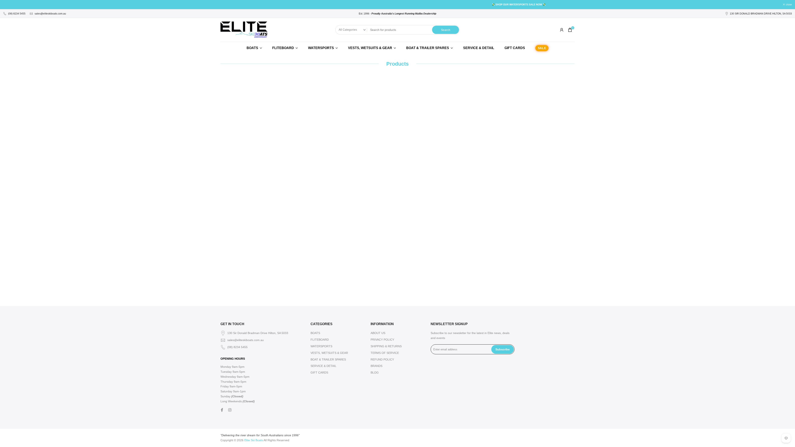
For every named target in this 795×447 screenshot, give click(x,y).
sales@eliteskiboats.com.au (50, 13)
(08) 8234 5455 (16, 13)
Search (445, 29)
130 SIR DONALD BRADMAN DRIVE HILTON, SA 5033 (761, 13)
